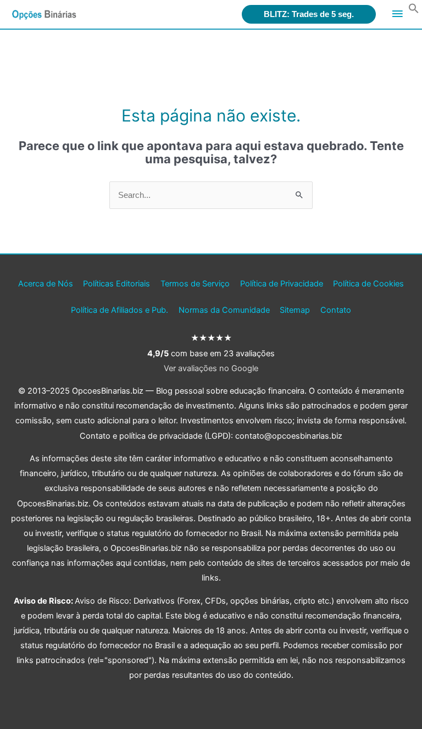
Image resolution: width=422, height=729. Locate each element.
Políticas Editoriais (116, 284)
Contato (335, 310)
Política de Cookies (368, 284)
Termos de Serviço (195, 284)
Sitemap (295, 310)
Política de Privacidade (281, 284)
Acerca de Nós (45, 284)
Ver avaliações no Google (211, 368)
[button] (413, 11)
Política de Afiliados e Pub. (119, 310)
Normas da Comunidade (224, 310)
